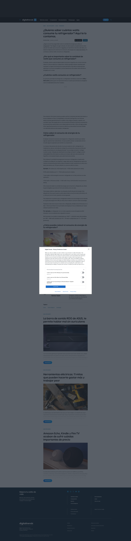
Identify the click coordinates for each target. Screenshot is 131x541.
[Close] (89, 249)
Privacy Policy (73, 291)
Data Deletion (58, 291)
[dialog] (65, 270)
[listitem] (65, 269)
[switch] (82, 273)
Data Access (65, 291)
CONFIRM (55, 286)
